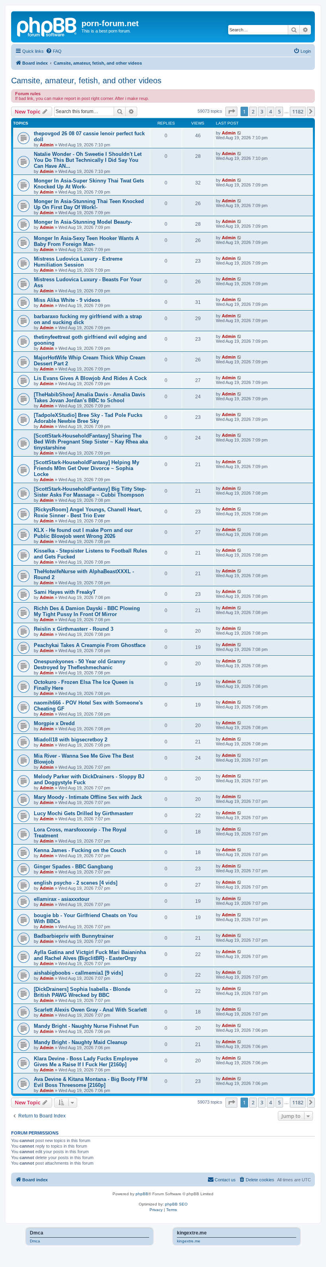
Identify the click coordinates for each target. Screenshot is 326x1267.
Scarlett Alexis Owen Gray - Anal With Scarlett (90, 1010)
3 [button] (261, 111)
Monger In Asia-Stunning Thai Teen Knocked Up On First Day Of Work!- (89, 204)
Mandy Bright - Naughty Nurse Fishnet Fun (86, 1026)
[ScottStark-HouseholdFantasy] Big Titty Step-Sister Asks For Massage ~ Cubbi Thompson (90, 492)
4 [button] (270, 111)
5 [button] (279, 111)
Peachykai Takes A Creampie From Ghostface (90, 645)
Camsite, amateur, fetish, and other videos (86, 80)
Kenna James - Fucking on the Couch (80, 850)
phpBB (142, 1194)
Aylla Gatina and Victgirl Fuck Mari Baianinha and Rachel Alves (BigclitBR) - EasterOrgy (90, 955)
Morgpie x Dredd (54, 723)
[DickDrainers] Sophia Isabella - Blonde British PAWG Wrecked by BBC (82, 992)
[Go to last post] (239, 133)
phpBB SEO (176, 1204)
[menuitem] (54, 51)
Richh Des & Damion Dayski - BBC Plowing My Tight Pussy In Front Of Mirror (87, 611)
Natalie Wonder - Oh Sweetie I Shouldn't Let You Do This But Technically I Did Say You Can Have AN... (88, 160)
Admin (47, 144)
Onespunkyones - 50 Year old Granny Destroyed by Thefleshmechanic (79, 664)
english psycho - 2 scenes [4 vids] (75, 883)
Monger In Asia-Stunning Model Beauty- (83, 222)
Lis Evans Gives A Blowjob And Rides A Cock (90, 378)
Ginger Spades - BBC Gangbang (73, 867)
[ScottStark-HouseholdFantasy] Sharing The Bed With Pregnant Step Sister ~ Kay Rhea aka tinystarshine (91, 442)
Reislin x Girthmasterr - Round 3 (73, 629)
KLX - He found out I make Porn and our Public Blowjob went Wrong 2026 (83, 533)
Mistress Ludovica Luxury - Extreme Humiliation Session (78, 262)
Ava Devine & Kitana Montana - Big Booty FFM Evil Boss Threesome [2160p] (90, 1082)
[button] (231, 111)
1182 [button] (297, 111)
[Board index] (47, 25)
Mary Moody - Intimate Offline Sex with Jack (88, 797)
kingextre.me (188, 1241)
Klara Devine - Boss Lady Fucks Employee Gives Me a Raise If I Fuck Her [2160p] (86, 1061)
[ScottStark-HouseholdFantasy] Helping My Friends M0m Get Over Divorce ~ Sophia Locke (86, 468)
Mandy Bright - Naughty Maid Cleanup (80, 1042)
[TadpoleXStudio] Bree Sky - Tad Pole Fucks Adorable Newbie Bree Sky (88, 418)
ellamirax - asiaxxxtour (61, 899)
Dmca (35, 1241)
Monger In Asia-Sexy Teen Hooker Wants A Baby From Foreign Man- (86, 241)
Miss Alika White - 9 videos (67, 300)
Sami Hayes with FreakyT (65, 592)
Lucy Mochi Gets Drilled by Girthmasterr (83, 813)
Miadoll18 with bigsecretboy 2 (70, 740)
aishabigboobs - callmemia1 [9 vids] (78, 973)
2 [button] (253, 111)
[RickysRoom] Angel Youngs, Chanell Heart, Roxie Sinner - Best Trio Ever (88, 512)
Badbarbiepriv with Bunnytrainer (74, 936)
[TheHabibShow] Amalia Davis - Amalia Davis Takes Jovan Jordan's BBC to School (89, 397)
